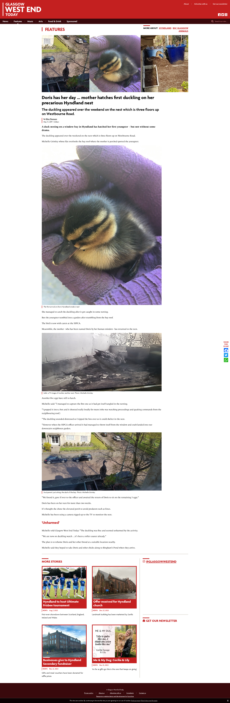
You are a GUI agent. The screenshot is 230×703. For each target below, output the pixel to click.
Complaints (130, 693)
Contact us (142, 693)
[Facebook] (219, 14)
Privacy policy (88, 693)
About (186, 4)
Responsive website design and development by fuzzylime (115, 696)
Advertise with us (115, 693)
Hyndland (165, 28)
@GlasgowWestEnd (161, 561)
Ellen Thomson (51, 119)
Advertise (200, 4)
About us (101, 693)
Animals (183, 31)
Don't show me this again (149, 701)
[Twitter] (222, 14)
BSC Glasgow (180, 28)
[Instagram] (226, 14)
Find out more (135, 701)
